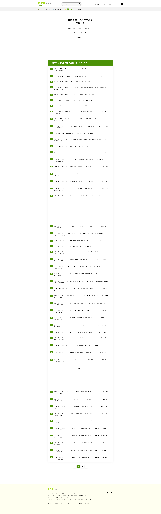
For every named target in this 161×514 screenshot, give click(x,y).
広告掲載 (56, 503)
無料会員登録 (96, 4)
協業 (68, 503)
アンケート (87, 4)
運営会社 (50, 503)
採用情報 (63, 503)
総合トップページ (113, 4)
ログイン (104, 4)
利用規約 (73, 503)
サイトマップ (87, 503)
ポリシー (80, 503)
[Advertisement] (80, 47)
